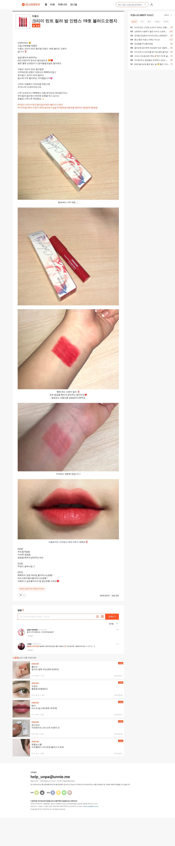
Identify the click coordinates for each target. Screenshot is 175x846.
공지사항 (54, 801)
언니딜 (73, 4)
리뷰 (52, 4)
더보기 (167, 15)
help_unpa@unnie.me (90, 806)
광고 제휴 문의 (72, 801)
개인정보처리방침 (44, 801)
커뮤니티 (62, 4)
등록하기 (112, 616)
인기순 (111, 623)
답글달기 (31, 636)
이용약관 (33, 801)
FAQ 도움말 (62, 801)
